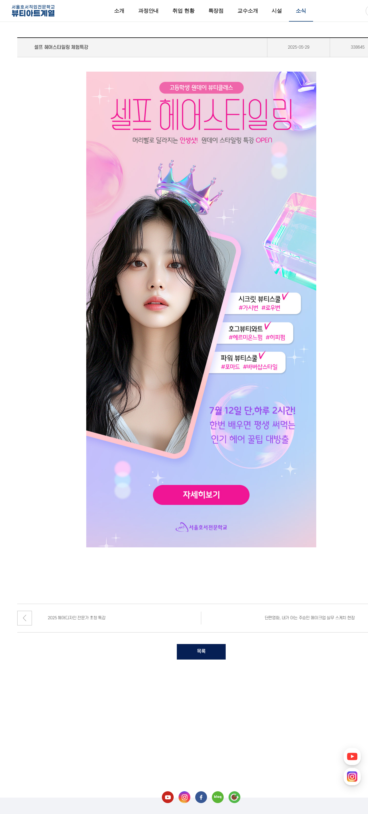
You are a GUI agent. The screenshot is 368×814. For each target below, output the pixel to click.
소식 (301, 11)
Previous (24, 618)
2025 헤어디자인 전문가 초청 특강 (77, 618)
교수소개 (247, 11)
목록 (201, 651)
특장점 (216, 11)
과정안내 (148, 11)
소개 (119, 11)
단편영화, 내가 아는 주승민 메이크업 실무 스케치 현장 (310, 618)
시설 (277, 11)
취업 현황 (183, 11)
